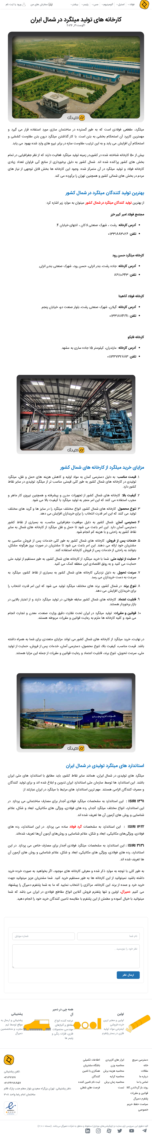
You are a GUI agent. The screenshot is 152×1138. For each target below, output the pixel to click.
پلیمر (85, 4)
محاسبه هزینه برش (113, 1071)
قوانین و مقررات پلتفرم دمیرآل (139, 1096)
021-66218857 (12, 1083)
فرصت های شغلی (90, 1087)
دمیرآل (125, 892)
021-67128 (10, 1077)
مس (96, 4)
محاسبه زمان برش (114, 1082)
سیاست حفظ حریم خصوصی (137, 1107)
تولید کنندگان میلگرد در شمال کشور (109, 203)
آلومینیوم (108, 4)
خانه (145, 1065)
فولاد (132, 4)
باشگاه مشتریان (91, 1065)
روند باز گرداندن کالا (137, 1087)
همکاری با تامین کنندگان (91, 1074)
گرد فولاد (75, 827)
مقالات (144, 1071)
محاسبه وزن (117, 1065)
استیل (121, 4)
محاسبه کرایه (117, 1076)
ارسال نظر (128, 975)
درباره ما (143, 1076)
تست (121, 1087)
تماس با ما (142, 1082)
